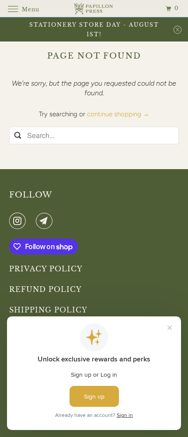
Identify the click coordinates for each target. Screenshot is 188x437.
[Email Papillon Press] (46, 220)
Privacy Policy (46, 268)
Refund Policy (45, 289)
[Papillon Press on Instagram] (19, 220)
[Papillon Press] (94, 8)
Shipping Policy (48, 309)
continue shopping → (118, 114)
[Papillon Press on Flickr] (32, 220)
